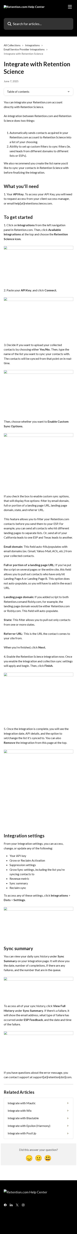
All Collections (12, 45)
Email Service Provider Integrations (24, 49)
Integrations (32, 45)
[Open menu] (70, 6)
